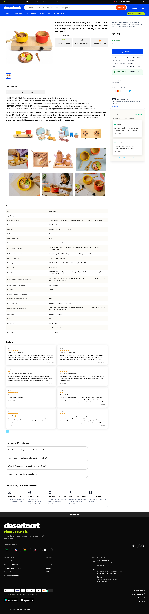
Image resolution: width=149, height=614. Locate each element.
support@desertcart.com (106, 573)
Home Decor (18, 14)
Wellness (7, 14)
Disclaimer (140, 598)
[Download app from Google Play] (11, 600)
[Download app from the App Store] (27, 600)
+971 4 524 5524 (103, 582)
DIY (49, 14)
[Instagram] (134, 546)
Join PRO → (115, 106)
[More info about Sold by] (141, 58)
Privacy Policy (138, 594)
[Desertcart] (12, 7)
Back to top (74, 514)
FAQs (142, 601)
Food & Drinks (31, 14)
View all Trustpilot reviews (127, 158)
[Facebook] (143, 546)
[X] (139, 546)
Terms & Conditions (136, 590)
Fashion (42, 14)
